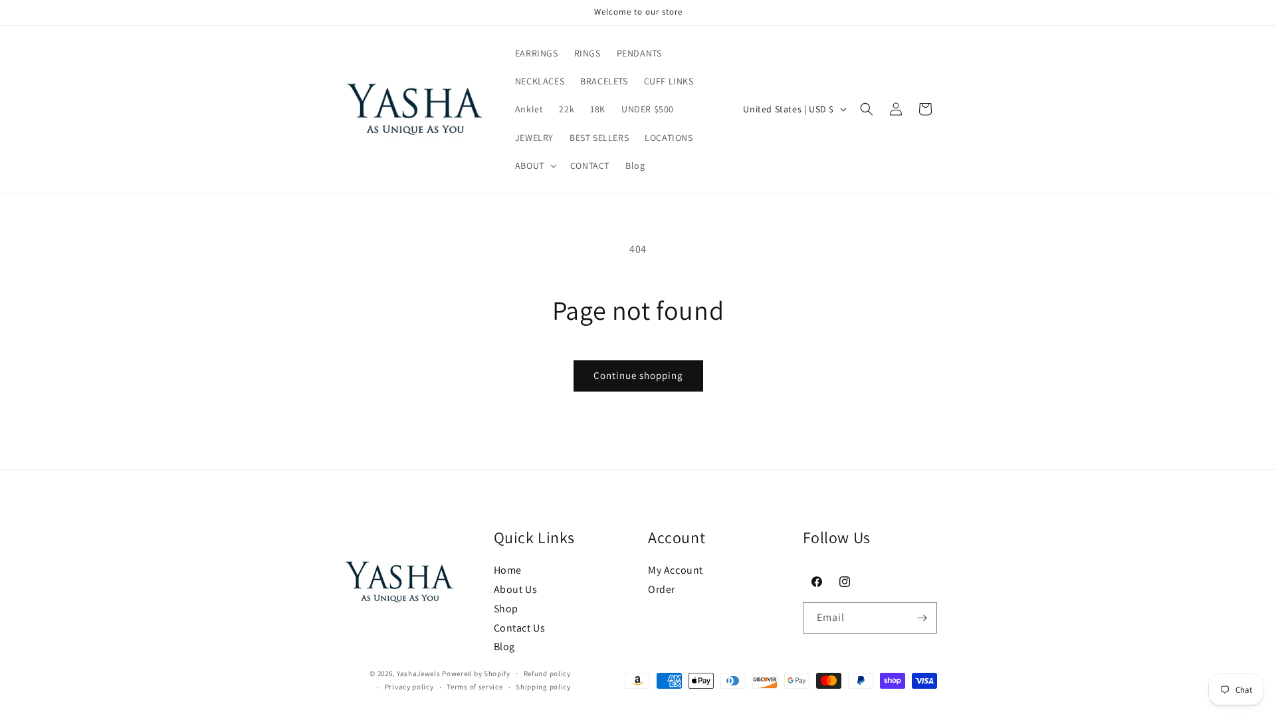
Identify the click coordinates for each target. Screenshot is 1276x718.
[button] (534, 166)
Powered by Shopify (476, 673)
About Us (516, 589)
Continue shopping (638, 375)
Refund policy (547, 673)
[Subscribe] (921, 618)
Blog (504, 647)
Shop (506, 609)
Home (508, 570)
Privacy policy (409, 686)
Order (661, 589)
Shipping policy (543, 686)
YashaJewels (419, 673)
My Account (675, 570)
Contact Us (520, 628)
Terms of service (474, 686)
